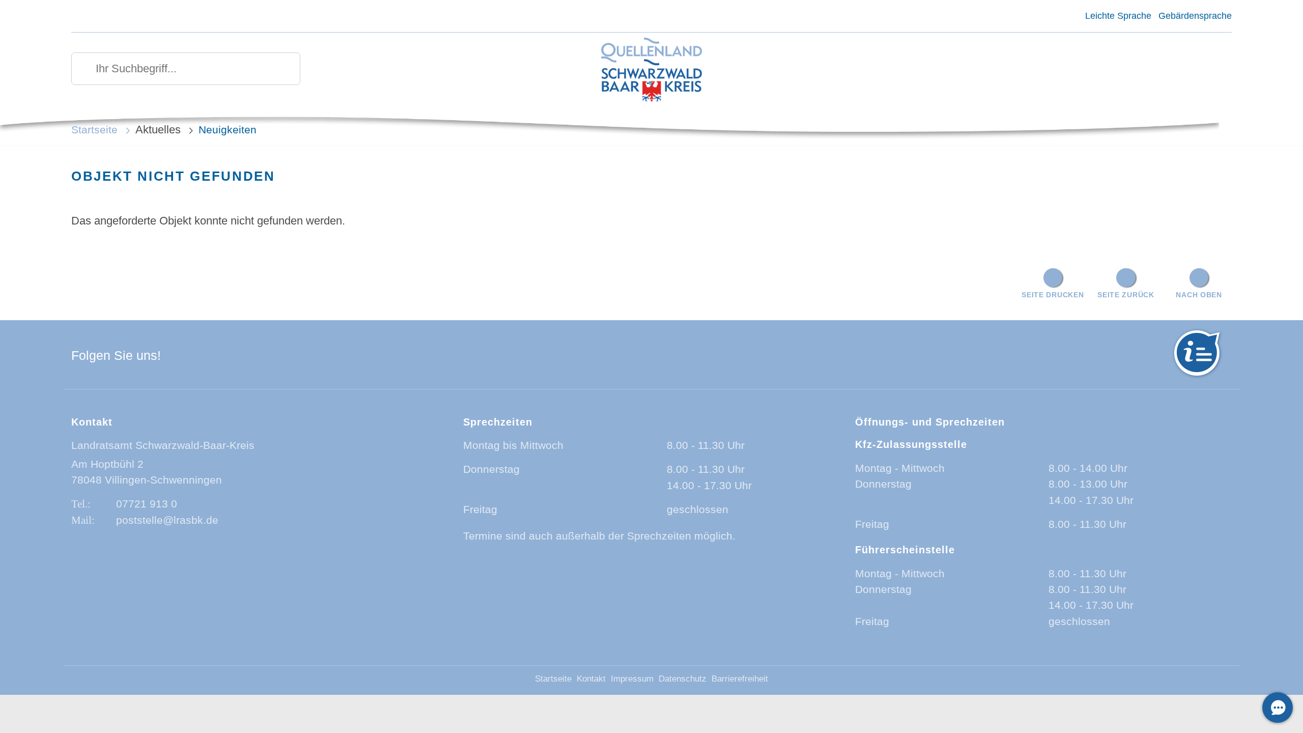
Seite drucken (1053, 295)
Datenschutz (682, 679)
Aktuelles (158, 129)
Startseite (94, 129)
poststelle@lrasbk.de (167, 520)
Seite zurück (1125, 295)
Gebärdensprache (1195, 16)
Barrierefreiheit (740, 679)
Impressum (632, 679)
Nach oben (1199, 295)
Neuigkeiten (228, 129)
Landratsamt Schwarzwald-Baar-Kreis (162, 445)
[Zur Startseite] (651, 70)
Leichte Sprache (1118, 16)
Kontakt (591, 679)
